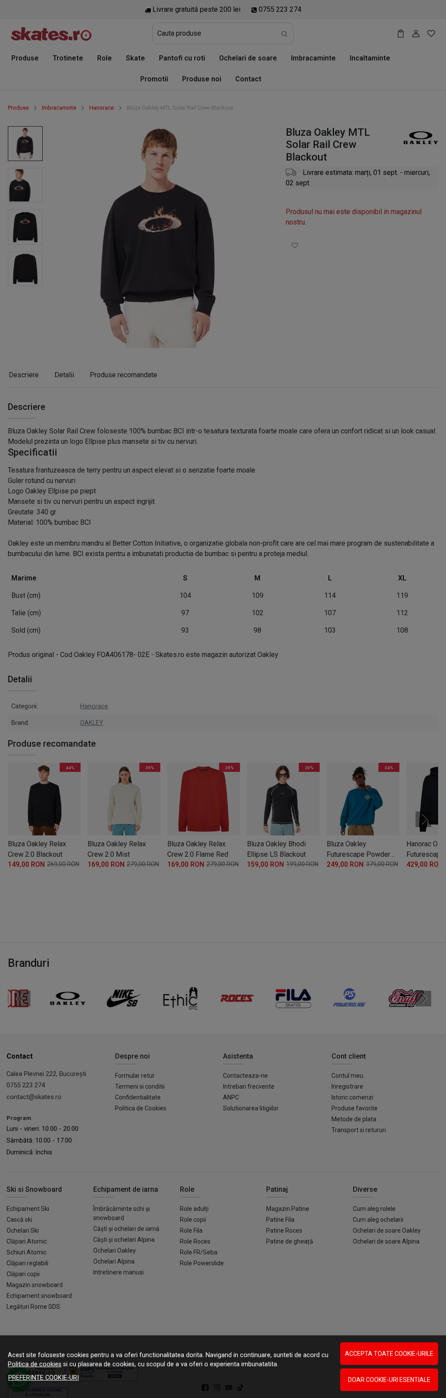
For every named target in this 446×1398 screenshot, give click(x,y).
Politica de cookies (34, 1364)
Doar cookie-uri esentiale (389, 1379)
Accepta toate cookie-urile (389, 1353)
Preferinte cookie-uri (43, 1377)
